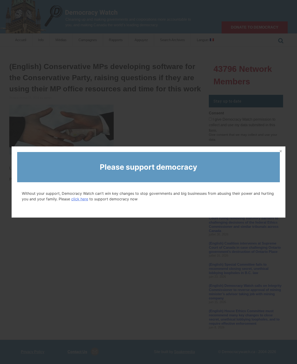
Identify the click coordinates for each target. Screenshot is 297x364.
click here (79, 199)
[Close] (280, 151)
